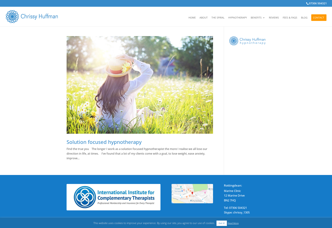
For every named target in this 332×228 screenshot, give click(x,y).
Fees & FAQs (290, 17)
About (204, 17)
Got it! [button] (222, 223)
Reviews (274, 17)
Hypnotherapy (237, 17)
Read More (233, 223)
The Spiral (217, 17)
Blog (304, 17)
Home (192, 17)
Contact (318, 17)
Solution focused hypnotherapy (104, 142)
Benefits (256, 17)
